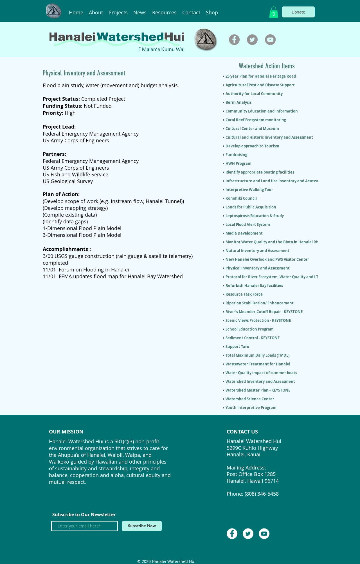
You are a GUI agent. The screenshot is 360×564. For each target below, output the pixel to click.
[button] (273, 12)
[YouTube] (270, 39)
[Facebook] (234, 39)
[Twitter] (252, 39)
